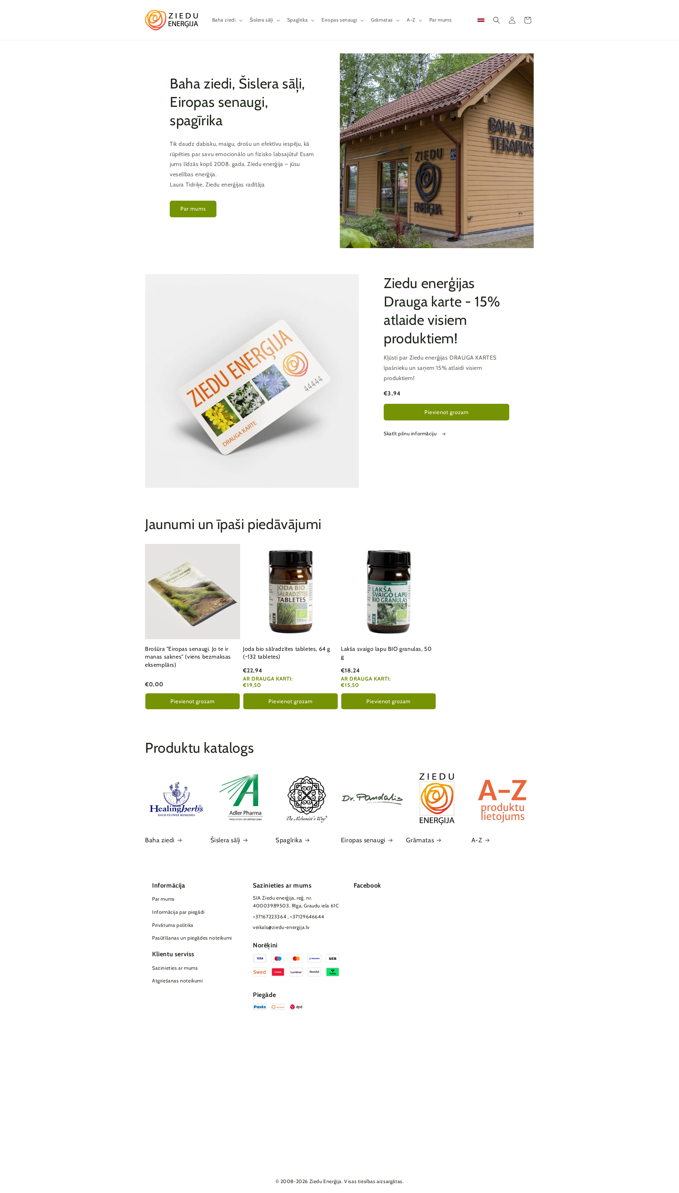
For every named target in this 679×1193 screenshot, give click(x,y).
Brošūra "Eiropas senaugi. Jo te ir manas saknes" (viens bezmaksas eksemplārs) (188, 657)
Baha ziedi (160, 840)
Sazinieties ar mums (175, 968)
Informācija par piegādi (178, 912)
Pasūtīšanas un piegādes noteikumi (192, 938)
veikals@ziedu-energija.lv (281, 927)
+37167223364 (269, 916)
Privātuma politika (172, 925)
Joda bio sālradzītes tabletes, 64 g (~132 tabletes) (286, 653)
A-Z (476, 840)
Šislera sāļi (225, 840)
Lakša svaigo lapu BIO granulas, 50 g (386, 653)
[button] (226, 19)
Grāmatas (420, 840)
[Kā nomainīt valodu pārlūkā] (481, 20)
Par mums (193, 209)
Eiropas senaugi (363, 840)
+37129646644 (307, 916)
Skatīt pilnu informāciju (411, 433)
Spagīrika (288, 840)
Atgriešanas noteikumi (177, 980)
